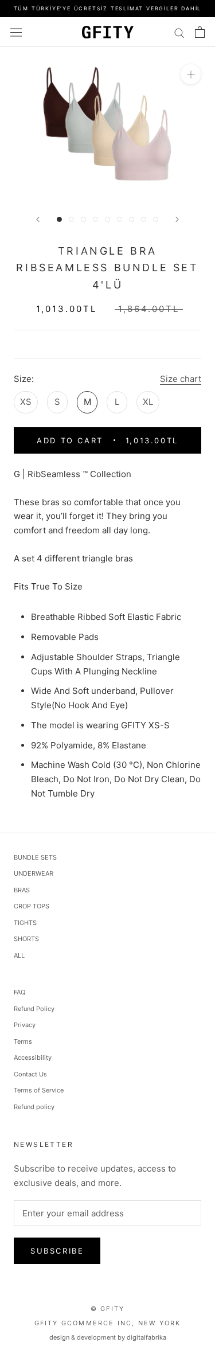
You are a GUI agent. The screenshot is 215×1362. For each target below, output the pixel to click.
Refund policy (34, 1107)
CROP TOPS (31, 906)
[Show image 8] (143, 219)
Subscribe (57, 1250)
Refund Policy (34, 1009)
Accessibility (33, 1057)
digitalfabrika (146, 1337)
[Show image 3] (83, 219)
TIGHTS (25, 923)
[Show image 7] (131, 219)
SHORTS (26, 939)
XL (148, 401)
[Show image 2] (71, 219)
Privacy (25, 1025)
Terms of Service (39, 1090)
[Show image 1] (59, 219)
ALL (19, 955)
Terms (23, 1041)
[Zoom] (191, 74)
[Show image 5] (107, 219)
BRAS (22, 890)
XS (26, 401)
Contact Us (30, 1074)
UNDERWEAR (33, 873)
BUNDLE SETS (35, 857)
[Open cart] (200, 32)
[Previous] (38, 219)
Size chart (180, 378)
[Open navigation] (16, 32)
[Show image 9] (155, 219)
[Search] (179, 32)
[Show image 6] (119, 219)
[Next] (177, 219)
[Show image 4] (95, 219)
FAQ (19, 992)
